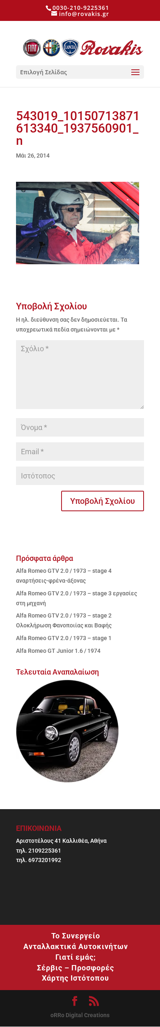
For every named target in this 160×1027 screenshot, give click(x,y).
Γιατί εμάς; (75, 957)
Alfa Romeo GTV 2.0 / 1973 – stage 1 (64, 638)
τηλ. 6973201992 (38, 860)
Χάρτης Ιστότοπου (75, 978)
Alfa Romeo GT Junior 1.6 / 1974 (58, 650)
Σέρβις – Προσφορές (75, 967)
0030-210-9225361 (81, 7)
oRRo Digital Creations (80, 1015)
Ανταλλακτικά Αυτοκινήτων (75, 946)
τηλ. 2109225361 (38, 850)
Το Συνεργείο (75, 935)
